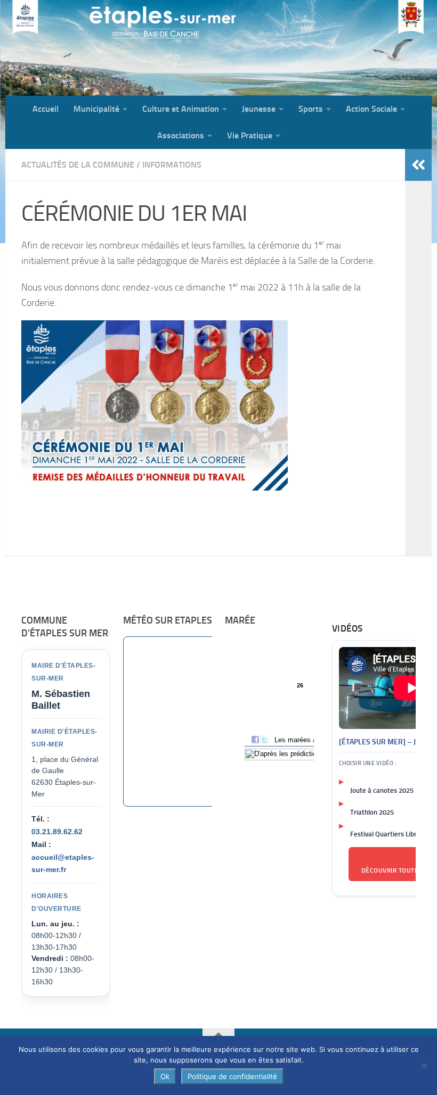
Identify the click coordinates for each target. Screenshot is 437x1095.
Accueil (46, 109)
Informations (171, 165)
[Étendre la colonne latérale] (418, 165)
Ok (164, 1076)
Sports (310, 109)
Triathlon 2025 (372, 812)
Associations (180, 135)
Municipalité (96, 109)
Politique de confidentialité (232, 1076)
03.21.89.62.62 (57, 831)
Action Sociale (371, 109)
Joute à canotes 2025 (382, 790)
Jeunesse (259, 109)
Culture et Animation (180, 109)
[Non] (423, 1065)
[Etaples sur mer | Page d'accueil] (88, 47)
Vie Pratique (249, 135)
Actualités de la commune (77, 165)
